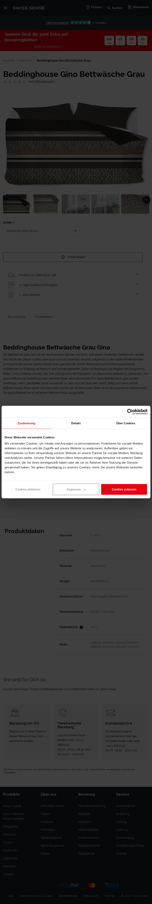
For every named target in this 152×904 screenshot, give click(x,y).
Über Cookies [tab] (125, 423)
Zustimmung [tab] (26, 423)
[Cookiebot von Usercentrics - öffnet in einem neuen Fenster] (130, 412)
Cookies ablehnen (28, 489)
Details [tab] (76, 423)
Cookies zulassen (124, 489)
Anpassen (74, 489)
